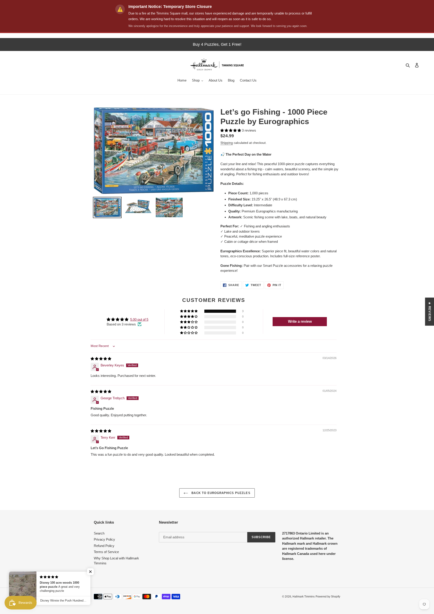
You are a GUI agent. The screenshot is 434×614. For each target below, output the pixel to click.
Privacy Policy (104, 539)
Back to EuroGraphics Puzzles (220, 493)
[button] (231, 130)
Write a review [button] (300, 321)
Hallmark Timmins (303, 596)
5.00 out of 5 (139, 319)
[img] (101, 359)
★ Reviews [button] (429, 311)
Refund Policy (104, 546)
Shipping (226, 142)
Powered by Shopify (328, 596)
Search (99, 533)
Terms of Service (106, 552)
